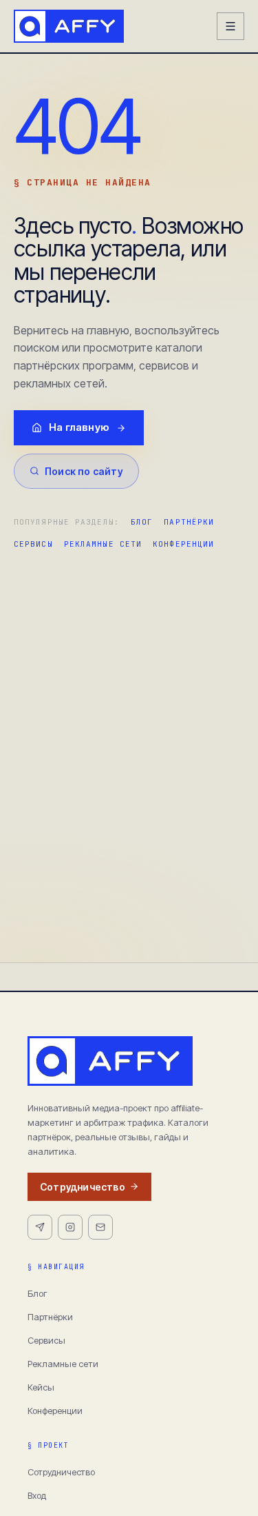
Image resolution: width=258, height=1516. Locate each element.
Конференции (183, 544)
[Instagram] (70, 1227)
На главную (79, 427)
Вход (37, 1495)
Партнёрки (189, 522)
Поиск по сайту (84, 471)
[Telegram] (40, 1227)
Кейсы (41, 1387)
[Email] (100, 1227)
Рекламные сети (103, 544)
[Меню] (230, 26)
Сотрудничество (82, 1187)
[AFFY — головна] (69, 26)
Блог (142, 522)
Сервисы (33, 544)
